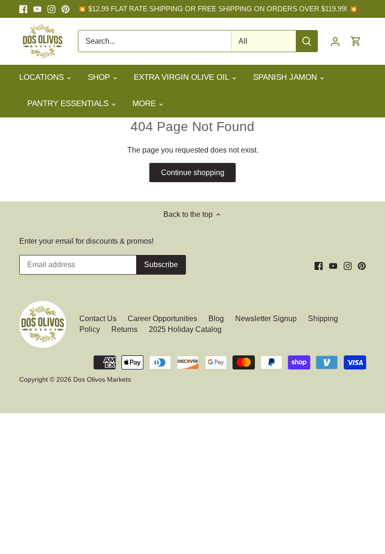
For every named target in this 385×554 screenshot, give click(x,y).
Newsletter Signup (266, 319)
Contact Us (98, 319)
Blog (216, 319)
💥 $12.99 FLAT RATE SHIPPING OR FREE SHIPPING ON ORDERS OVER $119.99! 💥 (217, 9)
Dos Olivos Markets (102, 379)
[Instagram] (51, 9)
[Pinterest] (65, 9)
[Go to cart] (356, 41)
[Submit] (306, 41)
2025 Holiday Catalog (185, 329)
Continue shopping (192, 173)
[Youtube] (37, 9)
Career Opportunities (162, 319)
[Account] (335, 41)
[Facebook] (23, 9)
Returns (124, 329)
